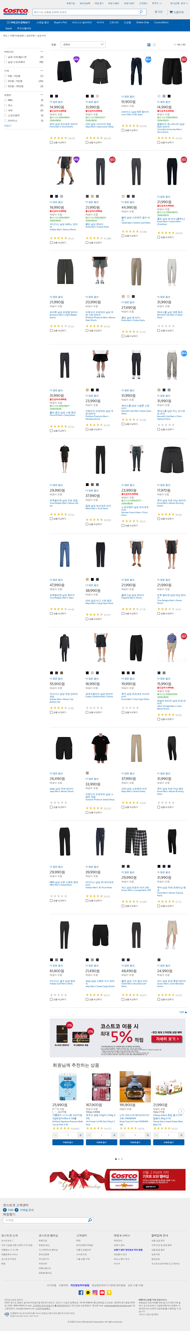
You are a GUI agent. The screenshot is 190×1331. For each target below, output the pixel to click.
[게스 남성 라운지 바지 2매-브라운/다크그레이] (123, 866)
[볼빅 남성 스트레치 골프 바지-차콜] (128, 196)
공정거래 (155, 1254)
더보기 (7, 125)
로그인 (159, 11)
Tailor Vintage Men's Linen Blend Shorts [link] (169, 707)
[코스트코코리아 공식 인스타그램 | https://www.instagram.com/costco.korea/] (95, 1293)
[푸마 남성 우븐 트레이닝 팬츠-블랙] (159, 866)
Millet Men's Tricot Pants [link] (97, 508)
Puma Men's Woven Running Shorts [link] (170, 504)
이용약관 (63, 1285)
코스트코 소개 (9, 1235)
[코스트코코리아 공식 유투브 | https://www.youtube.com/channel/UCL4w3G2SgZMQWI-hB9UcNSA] (102, 1293)
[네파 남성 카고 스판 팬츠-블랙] (92, 579)
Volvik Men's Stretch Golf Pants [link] (136, 222)
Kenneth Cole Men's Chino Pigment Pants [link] (169, 417)
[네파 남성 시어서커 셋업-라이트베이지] (97, 96)
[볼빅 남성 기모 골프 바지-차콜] (123, 960)
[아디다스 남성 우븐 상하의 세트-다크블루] (57, 673)
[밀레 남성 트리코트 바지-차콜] (92, 485)
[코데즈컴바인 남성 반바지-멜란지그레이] (92, 673)
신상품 (127, 22)
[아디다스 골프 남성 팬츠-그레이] (57, 960)
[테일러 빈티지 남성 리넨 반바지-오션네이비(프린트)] (159, 673)
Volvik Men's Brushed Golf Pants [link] (133, 985)
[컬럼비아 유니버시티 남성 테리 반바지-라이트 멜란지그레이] (159, 96)
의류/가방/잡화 (17, 35)
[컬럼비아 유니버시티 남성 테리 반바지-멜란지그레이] (164, 96)
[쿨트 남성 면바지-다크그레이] (87, 196)
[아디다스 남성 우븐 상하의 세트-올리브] (62, 673)
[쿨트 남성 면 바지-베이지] (123, 297)
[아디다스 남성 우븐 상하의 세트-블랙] (52, 673)
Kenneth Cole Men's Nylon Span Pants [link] (136, 412)
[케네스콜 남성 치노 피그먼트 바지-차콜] (164, 390)
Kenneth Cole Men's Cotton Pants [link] (170, 316)
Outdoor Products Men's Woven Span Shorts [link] (100, 318)
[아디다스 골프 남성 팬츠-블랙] (52, 960)
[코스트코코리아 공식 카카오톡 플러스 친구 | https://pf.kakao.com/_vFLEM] (88, 1293)
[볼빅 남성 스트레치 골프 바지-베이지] (123, 196)
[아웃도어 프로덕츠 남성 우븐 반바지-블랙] (92, 390)
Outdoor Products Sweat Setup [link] (100, 799)
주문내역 (43, 1263)
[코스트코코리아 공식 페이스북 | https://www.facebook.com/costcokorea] (81, 1293)
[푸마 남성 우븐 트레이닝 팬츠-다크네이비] (164, 866)
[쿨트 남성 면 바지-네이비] (133, 297)
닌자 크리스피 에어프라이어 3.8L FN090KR (134, 1117)
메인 (5, 35)
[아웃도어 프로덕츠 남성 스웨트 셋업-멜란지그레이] (87, 773)
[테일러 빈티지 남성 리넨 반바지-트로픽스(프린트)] (164, 673)
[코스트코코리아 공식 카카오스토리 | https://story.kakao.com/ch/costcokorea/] (109, 1293)
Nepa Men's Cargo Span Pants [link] (99, 603)
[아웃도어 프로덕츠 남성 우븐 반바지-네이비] (97, 390)
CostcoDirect (161, 22)
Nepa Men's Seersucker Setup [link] (100, 126)
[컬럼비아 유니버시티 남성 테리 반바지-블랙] (169, 96)
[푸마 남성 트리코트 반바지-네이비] (57, 96)
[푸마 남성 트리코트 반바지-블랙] (52, 96)
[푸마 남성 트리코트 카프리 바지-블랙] (123, 673)
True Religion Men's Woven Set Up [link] (64, 504)
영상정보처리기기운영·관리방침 (109, 1285)
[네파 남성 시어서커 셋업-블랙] (87, 96)
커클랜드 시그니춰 (9, 1249)
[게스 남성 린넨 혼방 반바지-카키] (159, 960)
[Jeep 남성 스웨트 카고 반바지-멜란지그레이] (92, 960)
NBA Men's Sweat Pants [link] (61, 884)
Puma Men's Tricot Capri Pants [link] (135, 699)
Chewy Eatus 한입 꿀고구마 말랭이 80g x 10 (167, 1117)
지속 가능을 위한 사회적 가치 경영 (17, 1245)
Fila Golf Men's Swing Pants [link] (62, 415)
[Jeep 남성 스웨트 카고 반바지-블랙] (87, 960)
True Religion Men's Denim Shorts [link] (169, 601)
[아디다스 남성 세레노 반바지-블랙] (52, 196)
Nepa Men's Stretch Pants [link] (133, 791)
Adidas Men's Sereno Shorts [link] (63, 229)
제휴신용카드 (45, 1268)
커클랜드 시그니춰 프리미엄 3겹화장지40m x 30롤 (67, 1117)
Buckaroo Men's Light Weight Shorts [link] (63, 316)
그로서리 (114, 22)
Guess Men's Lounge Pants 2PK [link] (136, 890)
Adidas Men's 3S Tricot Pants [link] (99, 887)
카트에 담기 (68, 1142)
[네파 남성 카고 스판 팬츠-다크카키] (97, 579)
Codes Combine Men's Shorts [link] (99, 696)
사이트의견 (81, 1254)
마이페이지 (44, 1259)
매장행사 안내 (120, 1254)
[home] (16, 11)
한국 (183, 3)
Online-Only (142, 22)
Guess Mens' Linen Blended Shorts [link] (170, 985)
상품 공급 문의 (158, 1240)
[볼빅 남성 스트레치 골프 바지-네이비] (133, 196)
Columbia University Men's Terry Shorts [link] (169, 130)
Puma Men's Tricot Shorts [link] (61, 126)
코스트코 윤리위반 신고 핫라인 (165, 1263)
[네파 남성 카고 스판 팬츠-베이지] (87, 579)
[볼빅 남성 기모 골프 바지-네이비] (128, 960)
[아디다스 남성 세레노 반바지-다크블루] (57, 196)
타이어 (100, 22)
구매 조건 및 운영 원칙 (161, 1245)
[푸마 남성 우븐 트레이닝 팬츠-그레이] (169, 866)
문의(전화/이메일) (84, 1245)
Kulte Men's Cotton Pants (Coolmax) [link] (169, 222)
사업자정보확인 (43, 1308)
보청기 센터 (119, 1245)
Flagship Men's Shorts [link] (131, 597)
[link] (65, 84)
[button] (143, 12)
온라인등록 (44, 1254)
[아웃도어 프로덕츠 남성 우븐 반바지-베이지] (87, 390)
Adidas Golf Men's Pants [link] (61, 983)
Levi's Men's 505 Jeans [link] (132, 114)
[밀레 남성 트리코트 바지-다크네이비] (97, 485)
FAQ (78, 1240)
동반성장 (155, 1259)
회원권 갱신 (44, 1245)
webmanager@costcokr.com (117, 1305)
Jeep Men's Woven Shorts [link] (62, 791)
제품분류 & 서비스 (9, 1254)
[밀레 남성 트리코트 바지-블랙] (87, 485)
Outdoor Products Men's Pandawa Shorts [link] (97, 417)
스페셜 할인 (43, 22)
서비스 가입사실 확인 (148, 1314)
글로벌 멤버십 (45, 1272)
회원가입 (43, 1240)
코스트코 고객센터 (16, 1205)
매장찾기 (9, 1214)
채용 (3, 1263)
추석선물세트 (24, 28)
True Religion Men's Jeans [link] (62, 597)
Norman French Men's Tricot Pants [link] (134, 513)
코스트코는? (7, 1240)
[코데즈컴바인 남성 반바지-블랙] (87, 673)
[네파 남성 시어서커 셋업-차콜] (92, 96)
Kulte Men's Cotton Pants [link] (97, 226)
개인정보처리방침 (79, 1285)
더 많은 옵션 (56, 101)
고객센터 (81, 1235)
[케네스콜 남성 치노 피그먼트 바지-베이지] (159, 390)
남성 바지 (41, 35)
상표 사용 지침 (135, 1285)
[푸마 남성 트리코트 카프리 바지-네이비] (133, 673)
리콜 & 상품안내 (83, 1249)
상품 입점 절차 (158, 1249)
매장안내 (118, 1240)
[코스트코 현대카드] (118, 1055)
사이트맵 (51, 1285)
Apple (8, 28)
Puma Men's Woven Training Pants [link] (170, 894)
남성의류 (30, 35)
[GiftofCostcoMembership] (118, 1189)
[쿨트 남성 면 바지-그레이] (128, 297)
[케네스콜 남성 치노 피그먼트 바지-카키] (169, 390)
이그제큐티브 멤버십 (48, 1249)
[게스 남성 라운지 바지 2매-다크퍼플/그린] (128, 866)
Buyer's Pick (60, 22)
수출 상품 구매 (83, 1259)
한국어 (155, 3)
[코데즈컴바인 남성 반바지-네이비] (97, 673)
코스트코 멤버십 (48, 1235)
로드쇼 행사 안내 (121, 1259)
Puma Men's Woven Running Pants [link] (170, 792)
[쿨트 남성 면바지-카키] (97, 196)
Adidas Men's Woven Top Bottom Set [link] (61, 700)
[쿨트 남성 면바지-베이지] (92, 196)
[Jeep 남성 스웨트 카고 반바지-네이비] (97, 960)
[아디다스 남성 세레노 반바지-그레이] (62, 196)
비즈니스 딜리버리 (82, 22)
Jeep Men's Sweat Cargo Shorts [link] (100, 986)
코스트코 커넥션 (8, 1259)
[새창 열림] (7, 1315)
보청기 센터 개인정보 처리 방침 (128, 1249)
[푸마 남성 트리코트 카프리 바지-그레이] (128, 673)
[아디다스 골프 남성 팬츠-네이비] (62, 960)
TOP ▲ (183, 1012)
